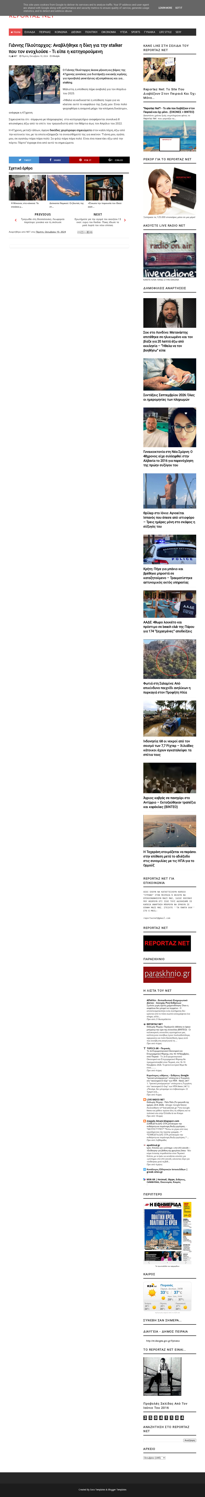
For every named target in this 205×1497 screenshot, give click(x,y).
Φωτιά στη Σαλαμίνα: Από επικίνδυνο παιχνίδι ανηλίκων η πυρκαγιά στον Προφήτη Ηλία (167, 687)
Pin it (87, 160)
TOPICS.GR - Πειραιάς (158, 1048)
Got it (178, 8)
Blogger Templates (117, 1489)
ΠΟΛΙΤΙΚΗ (91, 32)
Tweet (27, 160)
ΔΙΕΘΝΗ (76, 32)
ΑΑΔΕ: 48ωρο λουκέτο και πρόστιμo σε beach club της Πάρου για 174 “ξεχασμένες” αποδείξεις (168, 626)
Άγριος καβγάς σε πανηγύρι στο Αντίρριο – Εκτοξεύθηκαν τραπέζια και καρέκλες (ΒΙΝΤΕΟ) (169, 802)
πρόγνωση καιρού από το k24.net (167, 1312)
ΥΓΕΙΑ (123, 32)
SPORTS (135, 32)
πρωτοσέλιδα (163, 1266)
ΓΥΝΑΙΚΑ (149, 32)
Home (17, 32)
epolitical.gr (153, 1145)
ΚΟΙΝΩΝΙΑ (61, 32)
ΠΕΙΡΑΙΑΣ (45, 32)
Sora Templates (97, 1489)
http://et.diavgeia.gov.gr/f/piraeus (163, 1341)
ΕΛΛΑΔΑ (30, 32)
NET (15, 56)
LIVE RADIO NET (156, 1099)
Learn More (165, 8)
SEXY (178, 32)
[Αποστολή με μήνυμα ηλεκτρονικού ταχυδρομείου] (79, 232)
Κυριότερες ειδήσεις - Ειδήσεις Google (168, 1075)
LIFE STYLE (165, 32)
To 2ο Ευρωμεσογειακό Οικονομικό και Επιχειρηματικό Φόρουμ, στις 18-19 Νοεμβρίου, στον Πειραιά (168, 1054)
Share (57, 160)
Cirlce (119, 160)
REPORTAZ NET (31, 16)
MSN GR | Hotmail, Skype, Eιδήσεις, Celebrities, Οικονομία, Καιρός (166, 1180)
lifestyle (56, 56)
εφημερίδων (175, 1266)
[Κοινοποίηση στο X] (85, 232)
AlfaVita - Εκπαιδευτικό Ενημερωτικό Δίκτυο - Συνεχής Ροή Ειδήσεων (167, 1001)
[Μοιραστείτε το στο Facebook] (88, 232)
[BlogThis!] (82, 232)
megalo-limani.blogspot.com (163, 1121)
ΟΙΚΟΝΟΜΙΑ (108, 32)
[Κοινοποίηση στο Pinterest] (91, 232)
